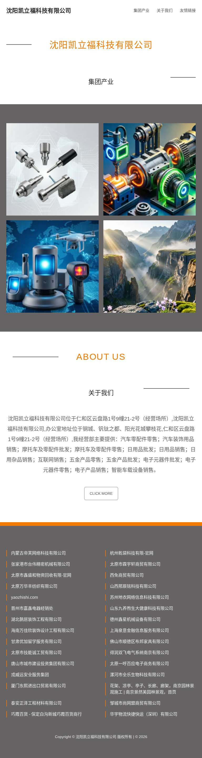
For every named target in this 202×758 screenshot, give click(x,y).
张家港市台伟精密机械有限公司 (40, 564)
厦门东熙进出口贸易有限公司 (38, 686)
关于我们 (165, 10)
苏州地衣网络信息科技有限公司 (139, 597)
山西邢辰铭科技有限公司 (133, 586)
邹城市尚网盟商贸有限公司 (135, 703)
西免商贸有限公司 (127, 575)
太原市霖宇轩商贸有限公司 (135, 564)
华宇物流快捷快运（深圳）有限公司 (143, 714)
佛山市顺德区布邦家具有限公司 (139, 641)
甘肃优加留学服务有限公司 (36, 641)
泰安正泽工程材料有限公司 (36, 703)
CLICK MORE (101, 493)
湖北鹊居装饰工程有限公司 (36, 619)
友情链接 (188, 10)
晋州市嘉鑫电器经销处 (32, 608)
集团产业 (141, 10)
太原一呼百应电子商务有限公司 (139, 663)
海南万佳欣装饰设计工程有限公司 (42, 630)
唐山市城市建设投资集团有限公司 (42, 663)
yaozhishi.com (24, 597)
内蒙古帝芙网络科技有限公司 (38, 553)
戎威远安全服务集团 (30, 674)
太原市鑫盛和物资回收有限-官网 (41, 575)
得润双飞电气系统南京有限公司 (139, 652)
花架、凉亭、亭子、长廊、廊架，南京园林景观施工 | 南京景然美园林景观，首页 (152, 689)
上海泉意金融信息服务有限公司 (139, 630)
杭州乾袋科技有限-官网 (131, 553)
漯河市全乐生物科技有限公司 (137, 674)
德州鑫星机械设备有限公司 (135, 619)
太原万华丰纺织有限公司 (34, 586)
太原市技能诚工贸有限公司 (36, 652)
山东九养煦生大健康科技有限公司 (141, 608)
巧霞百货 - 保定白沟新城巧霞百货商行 (46, 714)
